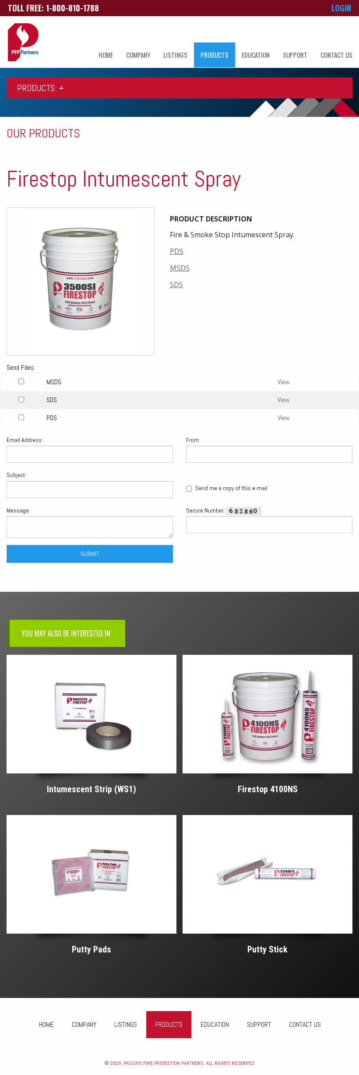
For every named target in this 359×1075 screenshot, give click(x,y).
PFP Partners (23, 42)
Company (138, 55)
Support (295, 55)
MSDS (180, 268)
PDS (176, 251)
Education (256, 55)
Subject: (16, 475)
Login (341, 8)
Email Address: (25, 440)
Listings (175, 55)
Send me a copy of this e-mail (230, 488)
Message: (18, 510)
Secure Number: (206, 510)
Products (215, 55)
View (284, 381)
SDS (176, 284)
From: (193, 440)
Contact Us (336, 55)
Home (106, 55)
